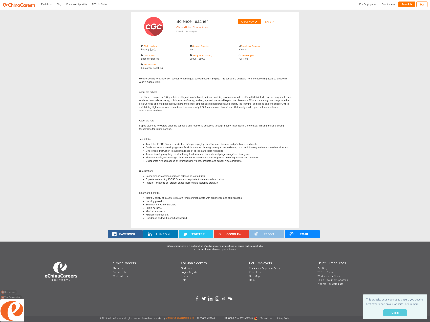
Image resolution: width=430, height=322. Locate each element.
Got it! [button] (395, 312)
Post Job (407, 4)
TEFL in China (99, 4)
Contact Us (119, 272)
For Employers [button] (367, 4)
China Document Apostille (333, 280)
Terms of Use (266, 318)
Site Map (186, 276)
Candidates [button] (388, 4)
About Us (118, 268)
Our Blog (322, 268)
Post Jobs (255, 272)
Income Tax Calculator (331, 283)
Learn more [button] (412, 304)
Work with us (120, 276)
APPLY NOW (248, 21)
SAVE (268, 21)
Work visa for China (329, 276)
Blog (59, 4)
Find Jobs (46, 4)
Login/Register (190, 272)
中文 (422, 4)
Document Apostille (76, 4)
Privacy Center (283, 318)
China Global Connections (192, 27)
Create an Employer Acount (265, 268)
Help (183, 280)
